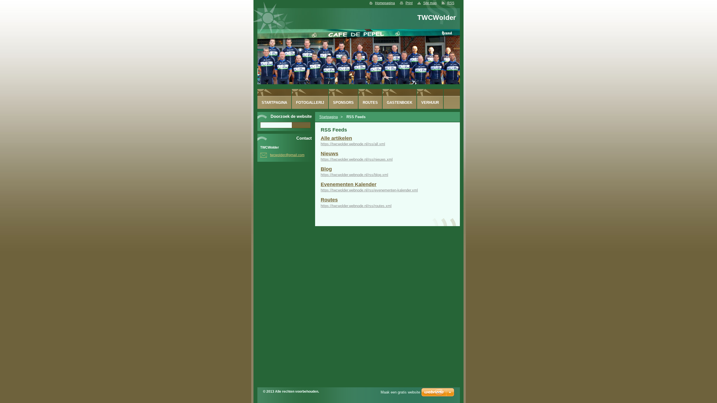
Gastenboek (399, 102)
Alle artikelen (336, 138)
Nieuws (329, 153)
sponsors (343, 102)
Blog (326, 169)
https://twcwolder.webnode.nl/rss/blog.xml (354, 175)
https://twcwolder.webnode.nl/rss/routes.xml (356, 206)
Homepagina (385, 3)
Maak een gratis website (400, 392)
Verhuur (430, 102)
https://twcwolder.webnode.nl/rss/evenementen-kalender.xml (369, 190)
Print (409, 3)
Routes (329, 200)
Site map (430, 3)
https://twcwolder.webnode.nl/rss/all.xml (353, 144)
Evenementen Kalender (348, 184)
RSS (450, 3)
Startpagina (328, 117)
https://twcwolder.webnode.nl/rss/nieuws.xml (357, 159)
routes (370, 102)
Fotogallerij (310, 102)
